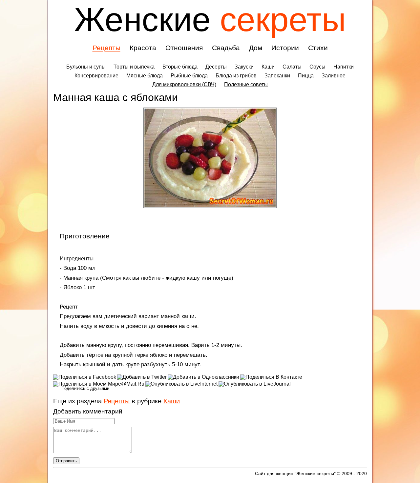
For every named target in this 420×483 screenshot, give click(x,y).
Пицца (306, 75)
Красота (143, 47)
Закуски (244, 67)
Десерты (216, 67)
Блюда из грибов (236, 75)
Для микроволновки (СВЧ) (184, 84)
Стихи (318, 47)
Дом (255, 47)
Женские (210, 19)
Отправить (66, 460)
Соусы (317, 67)
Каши (268, 67)
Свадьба (226, 47)
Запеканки (277, 75)
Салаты (292, 67)
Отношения (184, 47)
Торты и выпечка (134, 67)
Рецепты (106, 47)
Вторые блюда (180, 67)
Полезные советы (246, 84)
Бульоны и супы (86, 67)
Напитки (343, 67)
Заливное (334, 75)
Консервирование (96, 75)
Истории (285, 47)
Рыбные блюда (189, 75)
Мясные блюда (144, 75)
